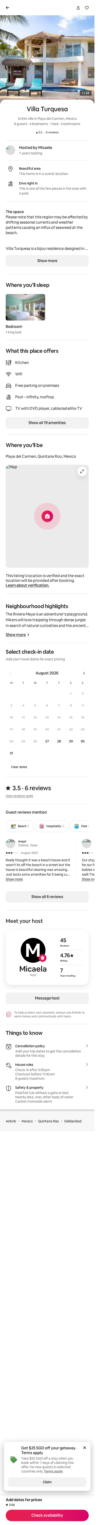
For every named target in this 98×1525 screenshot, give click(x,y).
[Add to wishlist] (87, 8)
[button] (71, 693)
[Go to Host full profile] (47, 957)
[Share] (78, 8)
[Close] (85, 1448)
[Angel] (10, 843)
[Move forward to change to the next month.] (84, 673)
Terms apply (32, 1452)
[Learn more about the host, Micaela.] (10, 150)
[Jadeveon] (86, 843)
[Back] (8, 7)
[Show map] (47, 516)
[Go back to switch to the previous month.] (10, 673)
